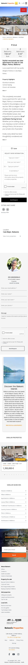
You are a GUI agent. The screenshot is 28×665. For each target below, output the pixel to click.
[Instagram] (18, 654)
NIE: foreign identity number (8, 586)
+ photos (23, 33)
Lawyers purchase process (7, 597)
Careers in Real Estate (6, 576)
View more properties (9, 236)
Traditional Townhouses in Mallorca (11, 505)
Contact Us (3, 571)
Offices (3, 569)
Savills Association (5, 573)
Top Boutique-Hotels (6, 610)
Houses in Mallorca (6, 491)
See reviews (12, 649)
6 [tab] (16, 474)
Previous (1, 460)
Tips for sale (4, 599)
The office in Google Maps (14, 637)
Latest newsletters (5, 612)
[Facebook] (9, 654)
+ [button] (22, 3)
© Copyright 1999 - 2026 (14, 660)
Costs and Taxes (5, 584)
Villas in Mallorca (5, 494)
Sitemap (14, 643)
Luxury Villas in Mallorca (8, 502)
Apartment (9, 37)
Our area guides (5, 608)
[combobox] (5, 166)
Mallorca (12, 640)
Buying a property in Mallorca (8, 589)
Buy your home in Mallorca (7, 582)
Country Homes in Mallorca (9, 509)
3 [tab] (9, 474)
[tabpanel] (14, 458)
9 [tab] (23, 474)
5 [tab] (14, 474)
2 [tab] (7, 474)
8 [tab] (21, 474)
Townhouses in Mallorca (8, 517)
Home (3, 37)
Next (26, 460)
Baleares (15, 37)
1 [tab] (4, 474)
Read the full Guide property (14, 425)
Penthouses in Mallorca (7, 520)
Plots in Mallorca (5, 513)
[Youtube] (13, 654)
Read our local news (6, 605)
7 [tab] (18, 474)
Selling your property (6, 595)
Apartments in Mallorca (7, 498)
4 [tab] (11, 474)
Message (3, 313)
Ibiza (6, 640)
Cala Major (21, 37)
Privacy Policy (19, 640)
